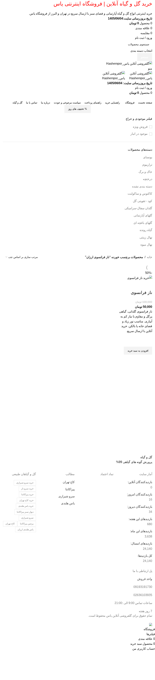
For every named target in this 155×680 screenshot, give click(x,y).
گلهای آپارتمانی (143, 215)
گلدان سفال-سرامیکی (138, 208)
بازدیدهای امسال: (141, 543)
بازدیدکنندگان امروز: (139, 494)
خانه (149, 257)
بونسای (147, 157)
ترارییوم (147, 164)
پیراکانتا (70, 489)
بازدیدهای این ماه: (140, 531)
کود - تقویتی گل (142, 201)
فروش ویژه (140, 126)
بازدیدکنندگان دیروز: (139, 506)
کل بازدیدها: (144, 555)
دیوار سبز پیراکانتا (25, 512)
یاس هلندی (68, 503)
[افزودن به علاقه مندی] (147, 342)
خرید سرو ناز (27, 488)
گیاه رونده (146, 230)
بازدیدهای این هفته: (140, 519)
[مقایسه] (147, 285)
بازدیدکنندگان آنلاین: (139, 482)
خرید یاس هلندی (25, 506)
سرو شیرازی (66, 496)
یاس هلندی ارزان (25, 529)
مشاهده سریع (147, 359)
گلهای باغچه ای (142, 222)
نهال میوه (146, 244)
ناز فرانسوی (141, 292)
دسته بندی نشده (142, 186)
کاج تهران (69, 482)
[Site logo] (129, 63)
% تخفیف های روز (77, 108)
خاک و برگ (145, 171)
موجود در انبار (139, 133)
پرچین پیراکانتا (26, 523)
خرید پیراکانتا (27, 494)
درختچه (147, 179)
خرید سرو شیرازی (24, 482)
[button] (138, 351)
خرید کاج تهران (26, 500)
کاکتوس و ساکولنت (140, 193)
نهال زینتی (146, 237)
